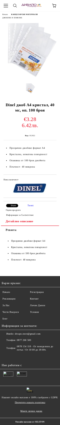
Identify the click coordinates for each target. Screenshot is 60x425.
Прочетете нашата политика (30, 402)
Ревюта (11, 230)
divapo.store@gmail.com (27, 334)
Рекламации (9, 299)
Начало (5, 14)
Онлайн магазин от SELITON (30, 422)
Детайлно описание (19, 221)
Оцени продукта (13, 210)
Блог (5, 318)
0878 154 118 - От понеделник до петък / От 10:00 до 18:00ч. (35, 348)
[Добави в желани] (51, 180)
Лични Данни (37, 305)
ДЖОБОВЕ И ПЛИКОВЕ (12, 18)
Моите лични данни (31, 411)
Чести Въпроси (10, 312)
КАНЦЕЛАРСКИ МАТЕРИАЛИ (24, 14)
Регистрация (37, 292)
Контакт (34, 299)
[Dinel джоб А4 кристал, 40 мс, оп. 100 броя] (30, 78)
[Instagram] (13, 356)
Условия (34, 312)
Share (13, 205)
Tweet (31, 205)
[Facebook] (6, 356)
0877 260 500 (24, 340)
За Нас (6, 305)
